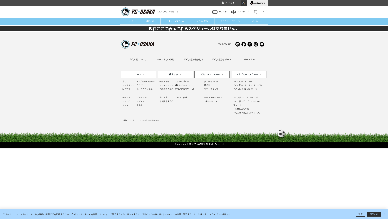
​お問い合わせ (128, 120)
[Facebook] (243, 44)
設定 (360, 214)
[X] (250, 44)
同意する (374, 214)
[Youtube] (262, 44)
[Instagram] (256, 44)
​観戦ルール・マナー (182, 85)
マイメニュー (230, 3)
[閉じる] (384, 214)
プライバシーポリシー (219, 214)
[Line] (237, 44)
